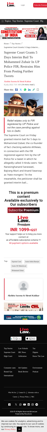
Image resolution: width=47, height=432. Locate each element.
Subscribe (23, 210)
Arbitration (22, 356)
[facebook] (16, 89)
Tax (34, 348)
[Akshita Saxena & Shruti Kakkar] (23, 286)
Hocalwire (28, 414)
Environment (37, 368)
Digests (35, 352)
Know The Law (38, 356)
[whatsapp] (25, 89)
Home (6, 44)
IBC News (22, 352)
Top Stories (17, 21)
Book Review (23, 372)
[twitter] (21, 89)
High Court (8, 356)
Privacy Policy (10, 429)
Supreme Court (31, 21)
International (8, 376)
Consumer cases (10, 368)
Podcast (35, 372)
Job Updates (22, 368)
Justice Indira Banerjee (32, 262)
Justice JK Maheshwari (19, 266)
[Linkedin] (29, 89)
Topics (8, 21)
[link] (34, 89)
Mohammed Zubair (18, 270)
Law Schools (23, 348)
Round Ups (8, 372)
